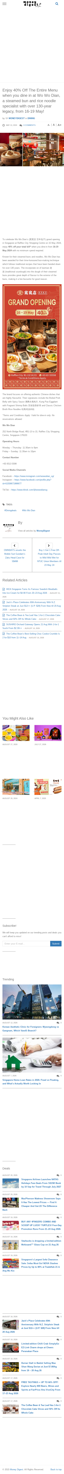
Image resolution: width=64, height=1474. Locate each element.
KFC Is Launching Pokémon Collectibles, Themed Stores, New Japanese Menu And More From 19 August (47, 758)
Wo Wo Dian (29, 510)
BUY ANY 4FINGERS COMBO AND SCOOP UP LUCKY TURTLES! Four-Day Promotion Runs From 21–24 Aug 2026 (41, 1225)
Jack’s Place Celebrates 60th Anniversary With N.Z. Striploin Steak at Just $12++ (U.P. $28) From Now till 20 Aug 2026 (31, 606)
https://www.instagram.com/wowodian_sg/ (34, 476)
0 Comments (29, 125)
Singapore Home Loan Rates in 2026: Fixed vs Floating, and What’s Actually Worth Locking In (30, 1082)
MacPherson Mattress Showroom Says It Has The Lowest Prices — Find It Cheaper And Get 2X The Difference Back (31, 1204)
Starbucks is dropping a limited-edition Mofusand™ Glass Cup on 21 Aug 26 (41, 1243)
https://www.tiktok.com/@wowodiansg (29, 490)
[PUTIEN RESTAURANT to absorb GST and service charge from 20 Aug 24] (16, 787)
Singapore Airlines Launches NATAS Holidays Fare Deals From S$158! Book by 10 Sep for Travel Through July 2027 (41, 1183)
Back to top (56, 1469)
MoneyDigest (16, 118)
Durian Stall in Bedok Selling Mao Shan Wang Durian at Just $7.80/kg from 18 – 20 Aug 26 (39, 1367)
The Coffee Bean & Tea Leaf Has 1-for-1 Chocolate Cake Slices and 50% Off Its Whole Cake (41, 1409)
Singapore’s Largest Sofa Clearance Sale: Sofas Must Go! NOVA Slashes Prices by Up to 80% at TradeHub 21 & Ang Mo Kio (31, 1265)
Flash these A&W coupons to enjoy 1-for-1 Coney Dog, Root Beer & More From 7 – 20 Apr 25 (46, 810)
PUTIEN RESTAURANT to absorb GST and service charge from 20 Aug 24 (14, 810)
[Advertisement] (32, 44)
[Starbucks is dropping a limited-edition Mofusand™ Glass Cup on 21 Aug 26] (10, 1245)
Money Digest (16, 1469)
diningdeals (11, 510)
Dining (31, 118)
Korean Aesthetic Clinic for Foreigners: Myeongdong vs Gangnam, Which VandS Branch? (30, 1029)
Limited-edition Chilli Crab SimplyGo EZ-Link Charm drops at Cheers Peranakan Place (40, 1347)
